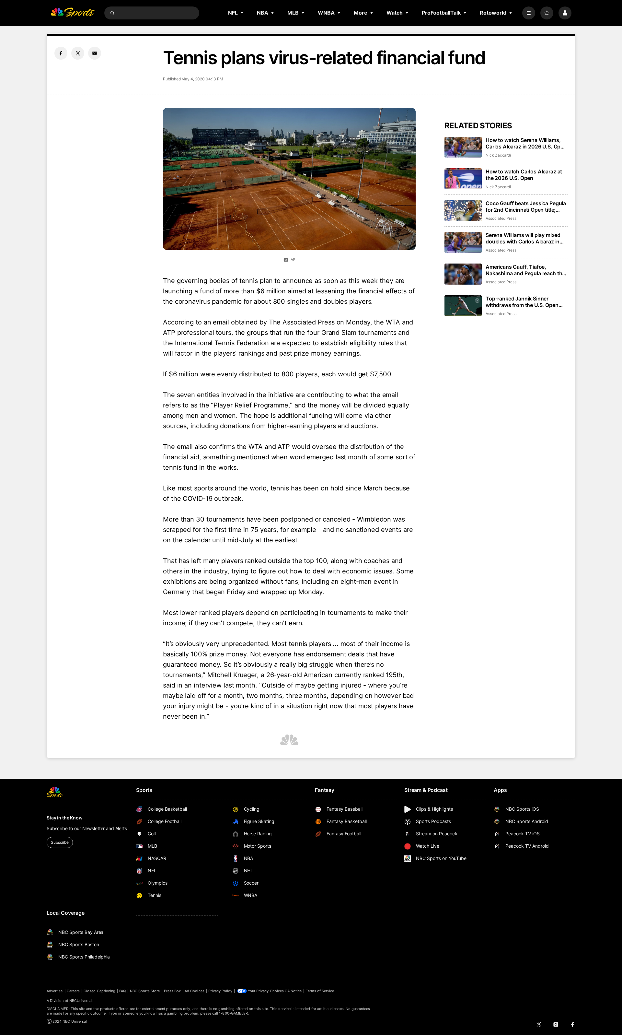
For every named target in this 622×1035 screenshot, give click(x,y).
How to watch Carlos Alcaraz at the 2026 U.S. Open (524, 174)
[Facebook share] (60, 53)
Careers (73, 991)
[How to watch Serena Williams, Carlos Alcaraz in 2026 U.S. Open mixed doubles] (463, 147)
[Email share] (94, 53)
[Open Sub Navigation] (242, 12)
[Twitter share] (77, 53)
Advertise (55, 991)
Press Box (172, 991)
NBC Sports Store (145, 991)
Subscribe (60, 842)
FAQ (122, 991)
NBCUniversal (81, 1000)
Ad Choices (194, 991)
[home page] (73, 13)
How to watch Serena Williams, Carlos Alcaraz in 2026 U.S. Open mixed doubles (526, 143)
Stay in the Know (65, 817)
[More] (528, 12)
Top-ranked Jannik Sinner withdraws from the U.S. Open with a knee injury (522, 301)
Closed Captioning (99, 991)
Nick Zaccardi (498, 155)
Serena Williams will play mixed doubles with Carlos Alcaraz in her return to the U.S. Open (523, 238)
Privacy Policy (220, 991)
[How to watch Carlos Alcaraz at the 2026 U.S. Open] (463, 178)
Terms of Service (320, 991)
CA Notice (293, 991)
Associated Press (501, 218)
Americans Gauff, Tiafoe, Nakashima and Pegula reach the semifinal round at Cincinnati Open (525, 270)
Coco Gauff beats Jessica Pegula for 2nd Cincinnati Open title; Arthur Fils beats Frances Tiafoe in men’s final (526, 206)
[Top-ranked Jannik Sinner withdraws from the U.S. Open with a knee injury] (463, 305)
